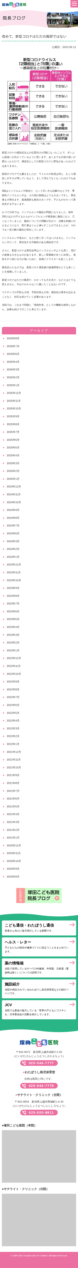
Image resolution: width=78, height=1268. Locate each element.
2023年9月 (13, 587)
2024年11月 (14, 494)
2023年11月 (14, 572)
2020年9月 (13, 868)
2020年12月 (14, 845)
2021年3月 (13, 822)
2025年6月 (13, 439)
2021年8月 (13, 783)
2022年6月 (13, 704)
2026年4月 (13, 361)
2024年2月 (13, 548)
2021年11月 (14, 759)
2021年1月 (13, 837)
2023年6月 (13, 611)
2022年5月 (13, 712)
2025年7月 (13, 431)
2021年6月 (13, 798)
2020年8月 (13, 876)
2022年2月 (13, 736)
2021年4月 (13, 814)
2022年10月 (14, 673)
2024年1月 (13, 556)
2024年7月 (13, 525)
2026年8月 (13, 338)
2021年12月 (14, 751)
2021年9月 (13, 775)
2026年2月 (13, 377)
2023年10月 (14, 580)
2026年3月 (13, 369)
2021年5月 (13, 806)
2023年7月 (13, 603)
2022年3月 (13, 728)
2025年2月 (13, 470)
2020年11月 (14, 853)
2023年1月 (13, 650)
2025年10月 (14, 408)
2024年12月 (14, 486)
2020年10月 (14, 861)
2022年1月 (13, 743)
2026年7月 (13, 346)
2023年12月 (14, 564)
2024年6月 (13, 533)
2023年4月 (13, 626)
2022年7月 (13, 697)
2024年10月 (14, 502)
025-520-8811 (41, 1112)
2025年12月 (14, 392)
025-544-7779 (41, 1086)
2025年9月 (13, 416)
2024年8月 (13, 517)
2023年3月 (13, 634)
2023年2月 (13, 642)
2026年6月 (13, 353)
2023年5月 (13, 619)
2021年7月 (13, 790)
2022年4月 (13, 720)
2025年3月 (13, 463)
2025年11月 (14, 400)
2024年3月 (13, 541)
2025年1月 (13, 478)
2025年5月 (13, 447)
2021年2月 (13, 829)
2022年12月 (14, 658)
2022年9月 (13, 681)
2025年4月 (13, 455)
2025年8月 (13, 424)
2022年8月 (13, 689)
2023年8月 (13, 595)
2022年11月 (14, 665)
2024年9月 (13, 509)
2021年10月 (14, 767)
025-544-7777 (41, 1063)
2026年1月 (13, 385)
